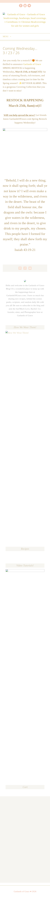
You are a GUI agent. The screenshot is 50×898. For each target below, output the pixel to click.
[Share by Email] (30, 268)
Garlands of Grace (32, 64)
